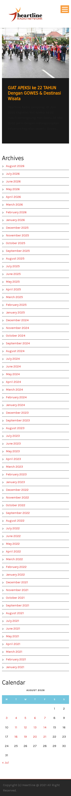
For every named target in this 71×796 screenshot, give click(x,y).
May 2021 (12, 636)
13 (35, 727)
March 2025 (14, 297)
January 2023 (15, 482)
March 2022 (14, 559)
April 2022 (13, 551)
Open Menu (65, 9)
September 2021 (17, 605)
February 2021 (16, 659)
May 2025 (13, 281)
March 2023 (14, 466)
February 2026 (16, 212)
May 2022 (13, 544)
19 (25, 736)
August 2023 (15, 428)
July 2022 (13, 528)
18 (16, 736)
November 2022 (17, 497)
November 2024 (17, 328)
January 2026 (15, 220)
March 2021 (14, 651)
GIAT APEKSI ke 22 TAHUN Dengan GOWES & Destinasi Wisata (34, 93)
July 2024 (13, 359)
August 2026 (15, 166)
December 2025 (17, 227)
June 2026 (13, 181)
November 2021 (17, 590)
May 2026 (13, 189)
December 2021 (17, 582)
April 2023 (13, 459)
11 (16, 727)
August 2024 (15, 351)
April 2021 (13, 644)
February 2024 (16, 397)
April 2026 (13, 197)
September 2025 (18, 251)
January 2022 (15, 574)
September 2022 (18, 513)
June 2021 (13, 628)
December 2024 (17, 320)
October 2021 (15, 598)
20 (35, 736)
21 (44, 736)
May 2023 (13, 451)
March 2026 (14, 204)
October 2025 (15, 243)
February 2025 (16, 305)
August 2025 (15, 258)
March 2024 (14, 389)
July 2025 (13, 266)
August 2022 (15, 520)
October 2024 (15, 335)
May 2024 (13, 374)
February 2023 (16, 474)
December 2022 (17, 490)
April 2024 (13, 382)
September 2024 (18, 343)
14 (44, 727)
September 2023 (18, 420)
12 (25, 727)
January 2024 (15, 405)
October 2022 (15, 505)
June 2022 (13, 536)
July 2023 (13, 436)
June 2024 (13, 366)
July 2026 (13, 174)
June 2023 (13, 443)
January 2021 (15, 667)
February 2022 (16, 567)
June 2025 (13, 274)
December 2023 (17, 413)
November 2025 (17, 235)
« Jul (5, 762)
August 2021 (15, 613)
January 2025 (15, 312)
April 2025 (13, 289)
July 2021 (12, 621)
